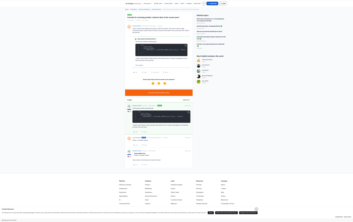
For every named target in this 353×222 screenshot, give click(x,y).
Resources (199, 181)
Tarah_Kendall (136, 26)
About (223, 185)
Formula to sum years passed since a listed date (210, 44)
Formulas (199, 48)
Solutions (148, 181)
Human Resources (151, 196)
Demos (173, 196)
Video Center (175, 192)
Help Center (197, 3)
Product (147, 185)
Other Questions (156, 9)
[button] (212, 3)
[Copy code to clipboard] (185, 45)
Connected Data (124, 204)
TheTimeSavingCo (207, 59)
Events (177, 3)
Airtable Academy (176, 185)
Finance (147, 204)
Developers (199, 192)
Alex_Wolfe (205, 81)
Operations (148, 192)
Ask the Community (144, 9)
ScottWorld (205, 70)
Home (126, 9)
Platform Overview (125, 185)
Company (224, 181)
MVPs (182, 3)
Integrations (123, 188)
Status (223, 196)
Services (199, 188)
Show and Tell (201, 23)
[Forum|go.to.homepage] (133, 3)
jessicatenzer (206, 65)
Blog (222, 192)
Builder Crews (158, 3)
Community (133, 9)
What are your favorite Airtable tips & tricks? (209, 31)
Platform (122, 181)
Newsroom (224, 200)
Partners (199, 185)
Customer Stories (176, 200)
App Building (123, 196)
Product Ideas (168, 3)
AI (120, 200)
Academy (189, 3)
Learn (173, 181)
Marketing (148, 188)
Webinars (174, 204)
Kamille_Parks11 (137, 105)
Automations (200, 28)
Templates (199, 200)
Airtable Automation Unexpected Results (208, 26)
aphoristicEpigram (207, 75)
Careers (223, 188)
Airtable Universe (201, 204)
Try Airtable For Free (227, 204)
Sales (147, 200)
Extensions (122, 192)
